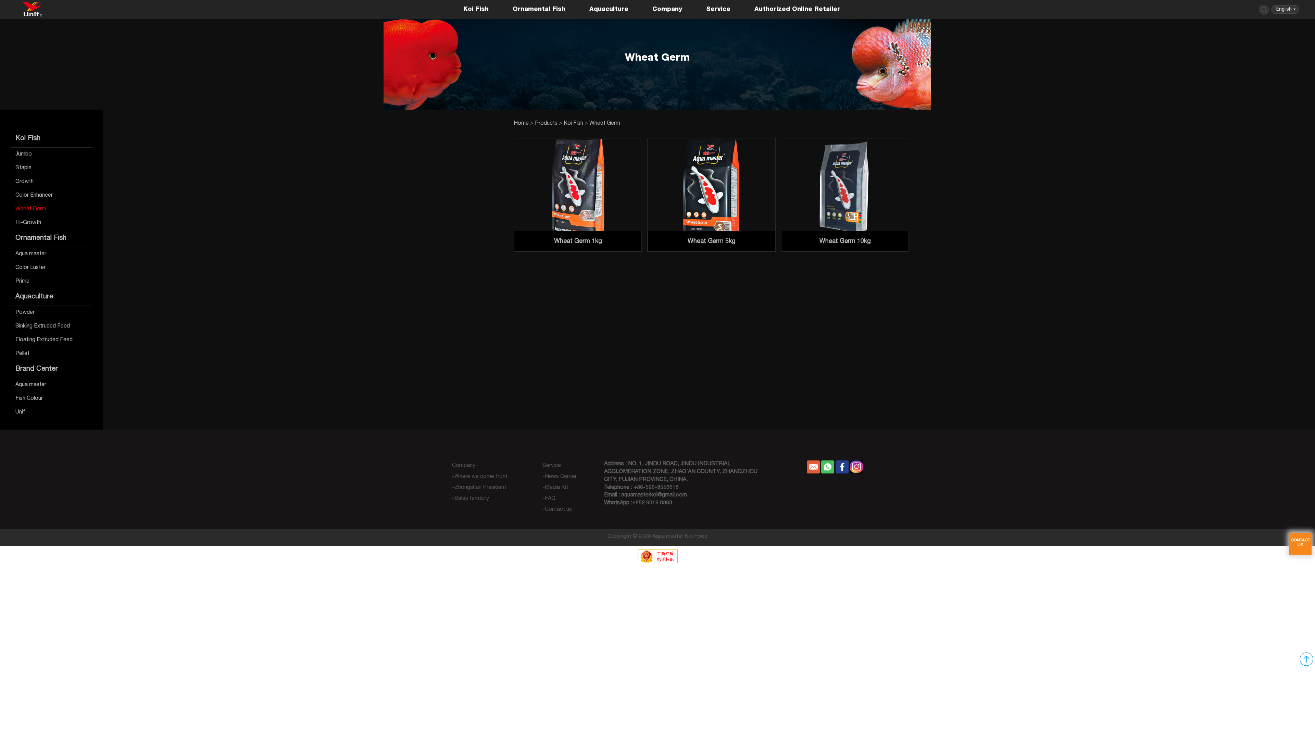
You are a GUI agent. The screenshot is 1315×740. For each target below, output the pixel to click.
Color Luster (30, 268)
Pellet (22, 354)
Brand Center (36, 369)
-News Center (559, 477)
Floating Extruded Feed (44, 340)
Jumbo (23, 154)
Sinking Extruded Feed (42, 326)
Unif (20, 412)
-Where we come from (479, 477)
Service (718, 10)
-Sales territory (470, 499)
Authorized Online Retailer (797, 10)
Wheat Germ (30, 209)
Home (521, 123)
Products (546, 123)
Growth (24, 182)
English (1284, 9)
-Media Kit (555, 488)
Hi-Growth (28, 223)
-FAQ (548, 499)
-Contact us (557, 510)
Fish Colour (29, 399)
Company (667, 10)
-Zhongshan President (479, 488)
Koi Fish (476, 10)
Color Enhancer (34, 195)
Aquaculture (608, 10)
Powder (25, 313)
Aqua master (30, 254)
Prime (22, 281)
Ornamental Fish (539, 10)
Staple (23, 168)
